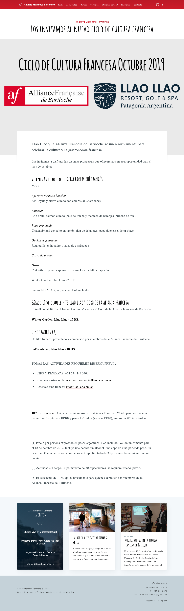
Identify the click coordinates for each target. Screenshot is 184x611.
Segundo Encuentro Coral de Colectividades (40, 554)
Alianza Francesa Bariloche (39, 4)
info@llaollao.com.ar (79, 387)
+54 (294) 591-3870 (158, 591)
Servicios (94, 5)
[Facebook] (163, 4)
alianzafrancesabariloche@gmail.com (150, 594)
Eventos (104, 22)
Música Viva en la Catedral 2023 (40, 531)
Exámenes (125, 5)
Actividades (71, 5)
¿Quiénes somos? (110, 5)
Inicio (60, 5)
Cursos (83, 5)
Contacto (138, 5)
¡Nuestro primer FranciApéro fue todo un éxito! (40, 542)
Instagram (162, 600)
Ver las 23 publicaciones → (40, 564)
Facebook (150, 600)
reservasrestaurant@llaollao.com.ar (88, 380)
